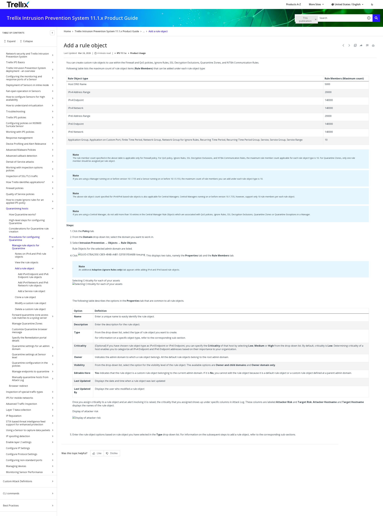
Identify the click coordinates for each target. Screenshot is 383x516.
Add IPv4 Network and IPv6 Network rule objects (33, 284)
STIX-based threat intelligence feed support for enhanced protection (25, 423)
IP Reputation (13, 415)
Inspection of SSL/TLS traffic (22, 176)
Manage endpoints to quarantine (30, 371)
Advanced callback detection (21, 155)
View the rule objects (26, 262)
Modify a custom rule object (30, 303)
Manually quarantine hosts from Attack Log (30, 379)
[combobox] (330, 18)
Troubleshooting (15, 111)
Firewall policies (14, 188)
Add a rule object (24, 268)
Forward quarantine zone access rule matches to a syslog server (30, 316)
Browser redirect (18, 385)
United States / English (348, 4)
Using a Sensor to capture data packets (28, 430)
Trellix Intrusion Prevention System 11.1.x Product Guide (107, 31)
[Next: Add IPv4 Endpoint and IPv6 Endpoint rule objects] (349, 45)
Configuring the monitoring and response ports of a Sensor (24, 78)
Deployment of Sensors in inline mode (27, 85)
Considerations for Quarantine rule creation (29, 230)
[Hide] (52, 33)
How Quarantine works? (22, 214)
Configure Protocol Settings (21, 454)
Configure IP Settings (18, 448)
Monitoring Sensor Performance (24, 472)
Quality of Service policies (20, 194)
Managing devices (16, 466)
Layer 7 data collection (18, 409)
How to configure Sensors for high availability (25, 98)
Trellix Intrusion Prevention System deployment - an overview (26, 69)
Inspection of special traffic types (24, 391)
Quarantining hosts (17, 208)
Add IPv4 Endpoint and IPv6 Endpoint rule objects (33, 276)
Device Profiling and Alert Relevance (26, 143)
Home (67, 31)
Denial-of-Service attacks (20, 161)
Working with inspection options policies (24, 169)
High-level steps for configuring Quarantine (27, 222)
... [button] (144, 31)
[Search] (376, 18)
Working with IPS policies (20, 131)
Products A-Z (293, 4)
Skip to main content (49, 3)
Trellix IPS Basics (15, 62)
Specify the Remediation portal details (29, 339)
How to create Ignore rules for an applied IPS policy (25, 201)
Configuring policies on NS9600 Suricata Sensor (23, 125)
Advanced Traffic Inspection (21, 403)
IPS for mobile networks (19, 397)
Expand (11, 41)
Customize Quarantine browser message (29, 331)
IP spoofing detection (18, 436)
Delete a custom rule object (30, 309)
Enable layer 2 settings (18, 442)
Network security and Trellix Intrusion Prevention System (27, 55)
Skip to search (72, 3)
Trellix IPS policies (16, 117)
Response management (19, 137)
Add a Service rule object (31, 291)
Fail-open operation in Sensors (23, 91)
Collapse (28, 41)
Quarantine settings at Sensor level (29, 356)
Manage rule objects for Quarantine (25, 247)
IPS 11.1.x (121, 53)
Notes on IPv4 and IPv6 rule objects (30, 255)
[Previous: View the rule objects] (343, 45)
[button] (372, 4)
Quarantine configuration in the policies (30, 364)
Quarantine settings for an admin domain (31, 347)
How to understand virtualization (24, 105)
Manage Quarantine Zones (27, 323)
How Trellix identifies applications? (25, 182)
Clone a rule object (25, 297)
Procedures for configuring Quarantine (24, 238)
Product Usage (138, 53)
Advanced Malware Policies (21, 149)
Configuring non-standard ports (24, 460)
